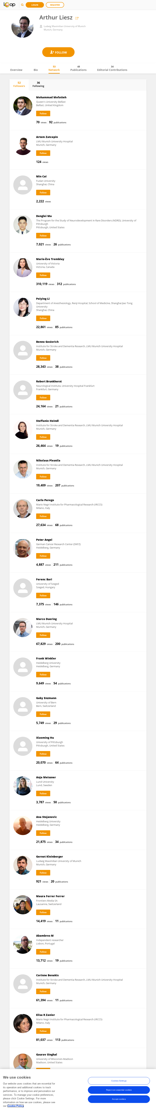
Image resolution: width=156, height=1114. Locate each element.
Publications (78, 68)
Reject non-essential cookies (119, 1090)
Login (34, 4)
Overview (16, 70)
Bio (36, 70)
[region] (78, 1091)
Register (55, 4)
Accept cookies (119, 1099)
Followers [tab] (19, 84)
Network (54, 68)
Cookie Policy (15, 1105)
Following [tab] (38, 84)
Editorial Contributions (112, 68)
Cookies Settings (119, 1081)
